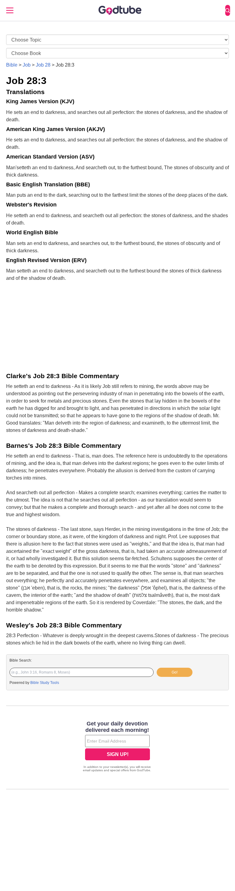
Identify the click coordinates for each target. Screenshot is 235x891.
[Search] (227, 10)
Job (27, 65)
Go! (174, 672)
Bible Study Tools (44, 683)
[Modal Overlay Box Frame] (117, 747)
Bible (11, 65)
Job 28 (43, 65)
